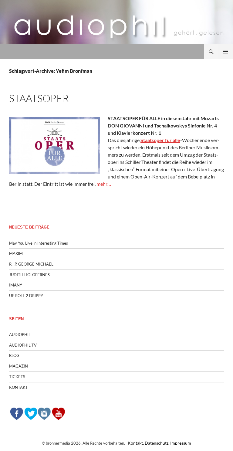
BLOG (14, 355)
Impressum (180, 443)
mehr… (103, 184)
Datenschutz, (157, 443)
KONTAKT (18, 387)
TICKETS (17, 376)
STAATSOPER (39, 98)
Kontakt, (136, 443)
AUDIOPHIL (20, 334)
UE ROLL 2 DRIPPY (26, 295)
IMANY (15, 285)
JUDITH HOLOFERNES (29, 274)
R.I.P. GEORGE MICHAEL (31, 264)
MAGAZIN (18, 366)
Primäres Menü (225, 51)
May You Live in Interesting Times (38, 243)
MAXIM (16, 253)
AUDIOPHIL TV (23, 345)
